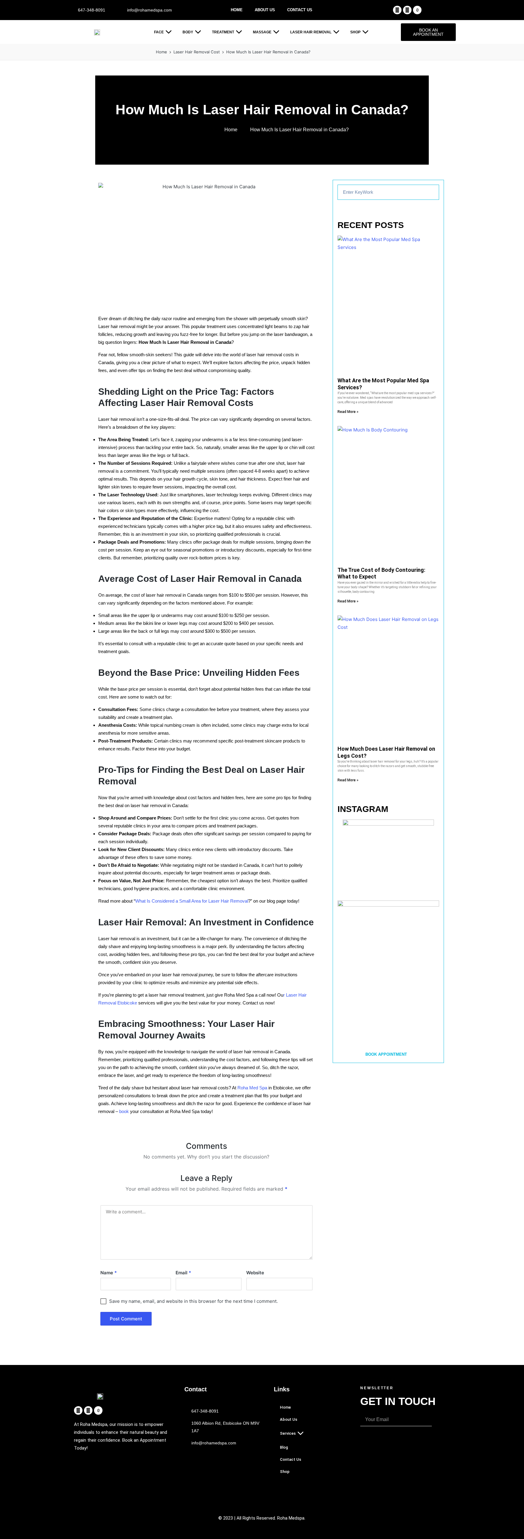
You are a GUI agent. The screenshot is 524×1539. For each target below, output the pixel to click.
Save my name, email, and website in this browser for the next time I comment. (193, 1301)
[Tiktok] (417, 10)
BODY (188, 32)
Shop (355, 32)
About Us (265, 10)
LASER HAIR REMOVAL (310, 32)
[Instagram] (407, 10)
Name (108, 1273)
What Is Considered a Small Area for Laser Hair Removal (191, 901)
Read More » (348, 412)
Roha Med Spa (251, 1087)
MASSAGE (262, 32)
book (123, 1111)
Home (237, 10)
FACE (159, 32)
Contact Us (299, 10)
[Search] (431, 192)
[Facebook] (397, 10)
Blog (284, 1447)
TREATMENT (223, 32)
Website (255, 1273)
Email (183, 1273)
